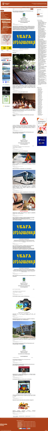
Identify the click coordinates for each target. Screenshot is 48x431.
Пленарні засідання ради (5, 17)
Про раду (2, 13)
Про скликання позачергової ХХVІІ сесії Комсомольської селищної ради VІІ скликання (23, 343)
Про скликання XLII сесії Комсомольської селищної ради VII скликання (24, 276)
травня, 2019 (40, 95)
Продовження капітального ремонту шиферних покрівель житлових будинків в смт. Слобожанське (24, 319)
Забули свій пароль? (40, 16)
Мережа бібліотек (5, 24)
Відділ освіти (4, 21)
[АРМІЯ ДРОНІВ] (6, 93)
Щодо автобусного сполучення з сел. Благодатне (22, 168)
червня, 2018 (40, 102)
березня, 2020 (40, 89)
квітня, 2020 (40, 88)
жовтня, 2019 (40, 92)
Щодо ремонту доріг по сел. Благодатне (20, 151)
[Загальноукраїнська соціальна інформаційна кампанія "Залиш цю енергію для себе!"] (6, 106)
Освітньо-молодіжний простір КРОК (6, 25)
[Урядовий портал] (6, 69)
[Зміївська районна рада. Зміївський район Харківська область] (6, 72)
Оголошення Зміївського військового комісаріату (22, 379)
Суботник (14, 52)
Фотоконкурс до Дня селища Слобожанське (21, 296)
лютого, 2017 (40, 112)
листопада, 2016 (40, 114)
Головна (2, 12)
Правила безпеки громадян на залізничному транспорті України (23, 115)
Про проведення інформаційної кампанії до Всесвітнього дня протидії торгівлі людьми (23, 365)
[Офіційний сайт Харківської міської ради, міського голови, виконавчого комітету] (6, 62)
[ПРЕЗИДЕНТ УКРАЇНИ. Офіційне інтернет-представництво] (6, 65)
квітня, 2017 (39, 111)
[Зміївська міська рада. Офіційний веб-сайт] (6, 64)
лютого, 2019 (40, 97)
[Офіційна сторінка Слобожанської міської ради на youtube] (9, 60)
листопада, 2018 (40, 99)
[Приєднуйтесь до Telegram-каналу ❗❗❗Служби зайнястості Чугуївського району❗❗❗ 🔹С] (6, 99)
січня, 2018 (39, 105)
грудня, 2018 (40, 98)
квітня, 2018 (39, 103)
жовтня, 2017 (40, 107)
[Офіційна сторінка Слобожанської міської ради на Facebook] (3, 60)
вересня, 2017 (40, 108)
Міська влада (3, 15)
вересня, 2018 (40, 100)
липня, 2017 (39, 109)
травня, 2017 (40, 110)
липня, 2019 (39, 94)
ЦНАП (3, 29)
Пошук (2, 10)
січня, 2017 (39, 113)
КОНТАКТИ (45, 7)
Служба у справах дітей (5, 28)
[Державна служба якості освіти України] (6, 82)
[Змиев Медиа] (6, 74)
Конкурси (3, 27)
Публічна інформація (4, 18)
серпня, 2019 (40, 93)
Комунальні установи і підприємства (4, 30)
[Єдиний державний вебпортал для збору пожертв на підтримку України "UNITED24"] (6, 89)
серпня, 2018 (40, 101)
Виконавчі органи (3, 19)
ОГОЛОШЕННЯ (32, 7)
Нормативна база (3, 16)
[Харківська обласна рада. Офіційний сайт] (6, 70)
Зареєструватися (40, 15)
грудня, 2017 (40, 106)
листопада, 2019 (40, 91)
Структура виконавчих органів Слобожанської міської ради (6, 20)
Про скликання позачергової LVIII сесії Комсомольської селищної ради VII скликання (23, 132)
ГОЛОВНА (24, 7)
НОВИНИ (27, 7)
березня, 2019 (40, 96)
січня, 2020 (39, 90)
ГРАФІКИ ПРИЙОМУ (39, 7)
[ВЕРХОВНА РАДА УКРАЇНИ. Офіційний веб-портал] (6, 67)
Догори (46, 430)
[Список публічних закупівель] (6, 84)
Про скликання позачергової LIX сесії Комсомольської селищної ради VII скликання (23, 11)
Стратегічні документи (4, 14)
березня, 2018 (40, 104)
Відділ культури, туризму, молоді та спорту (6, 23)
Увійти (38, 14)
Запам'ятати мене (40, 13)
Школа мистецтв (5, 26)
